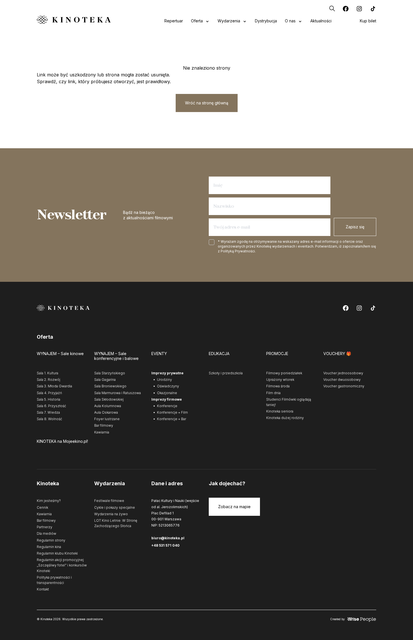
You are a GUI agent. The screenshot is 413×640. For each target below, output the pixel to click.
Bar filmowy (103, 425)
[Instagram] (359, 8)
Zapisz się (355, 226)
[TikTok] (372, 8)
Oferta (197, 20)
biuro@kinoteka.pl (167, 538)
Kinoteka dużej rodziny (285, 418)
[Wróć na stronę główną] (74, 20)
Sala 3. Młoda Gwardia (54, 386)
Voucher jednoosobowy (343, 373)
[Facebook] (345, 8)
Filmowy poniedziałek (284, 373)
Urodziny (164, 379)
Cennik (42, 507)
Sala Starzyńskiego (109, 373)
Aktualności (321, 20)
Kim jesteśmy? (49, 501)
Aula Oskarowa (106, 412)
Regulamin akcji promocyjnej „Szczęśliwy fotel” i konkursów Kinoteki (62, 565)
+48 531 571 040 (165, 545)
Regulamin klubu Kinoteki (57, 553)
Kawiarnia (101, 432)
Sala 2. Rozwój (48, 379)
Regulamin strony (51, 540)
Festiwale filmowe (109, 501)
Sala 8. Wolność (49, 419)
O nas (290, 20)
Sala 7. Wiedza (48, 412)
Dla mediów (46, 533)
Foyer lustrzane (107, 419)
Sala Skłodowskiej (109, 399)
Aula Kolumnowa (107, 406)
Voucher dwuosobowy (342, 379)
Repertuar (173, 20)
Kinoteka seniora (279, 411)
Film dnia (273, 393)
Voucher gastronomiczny (343, 386)
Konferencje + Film (172, 412)
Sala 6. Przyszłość (51, 406)
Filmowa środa (278, 386)
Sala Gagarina (105, 379)
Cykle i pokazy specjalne (114, 507)
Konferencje (167, 406)
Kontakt (43, 589)
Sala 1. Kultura (47, 373)
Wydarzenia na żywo (111, 514)
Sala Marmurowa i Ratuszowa (117, 393)
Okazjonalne (167, 393)
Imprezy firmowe (166, 399)
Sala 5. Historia (48, 399)
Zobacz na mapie (234, 506)
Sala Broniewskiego (110, 386)
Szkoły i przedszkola (226, 373)
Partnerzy (44, 527)
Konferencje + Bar (171, 419)
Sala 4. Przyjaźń (49, 393)
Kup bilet (368, 20)
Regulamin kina (49, 547)
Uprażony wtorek (280, 379)
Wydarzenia (229, 20)
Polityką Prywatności (238, 251)
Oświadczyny (168, 386)
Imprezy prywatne (167, 373)
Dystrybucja (266, 20)
